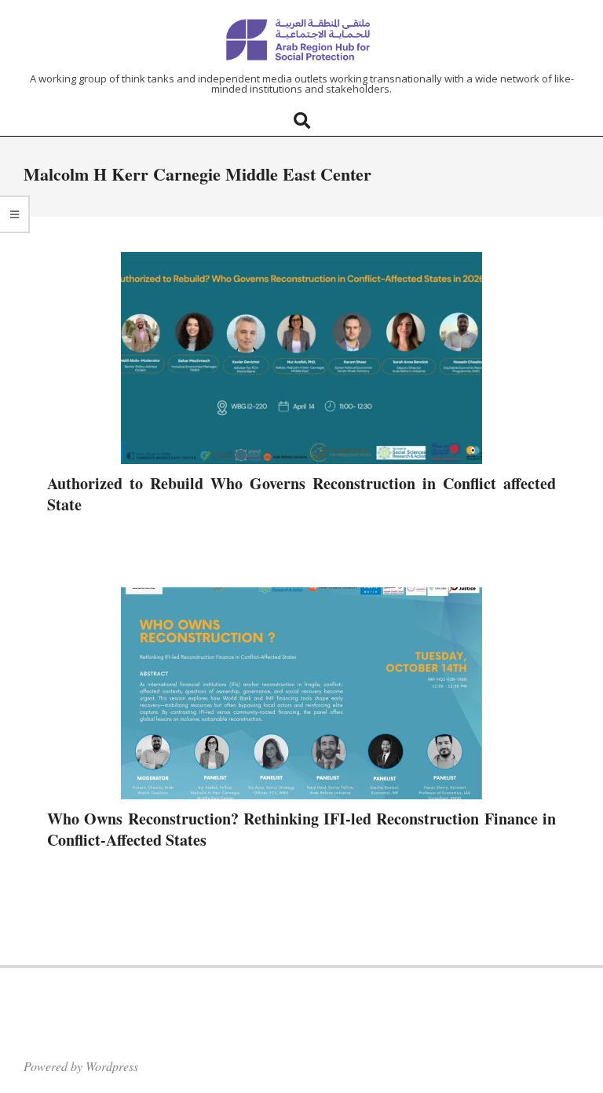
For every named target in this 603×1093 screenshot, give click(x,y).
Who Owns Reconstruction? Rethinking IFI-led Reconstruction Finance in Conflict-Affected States (301, 829)
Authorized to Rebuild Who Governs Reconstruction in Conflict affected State (301, 494)
